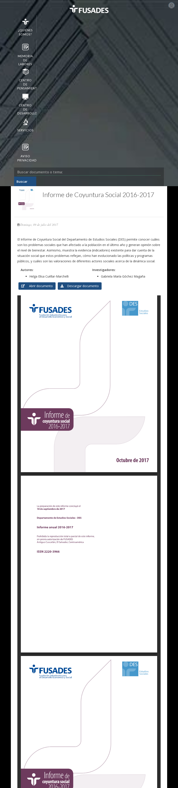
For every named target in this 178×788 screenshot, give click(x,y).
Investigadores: (103, 270)
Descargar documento (81, 286)
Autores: (27, 270)
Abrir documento (39, 286)
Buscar (21, 181)
